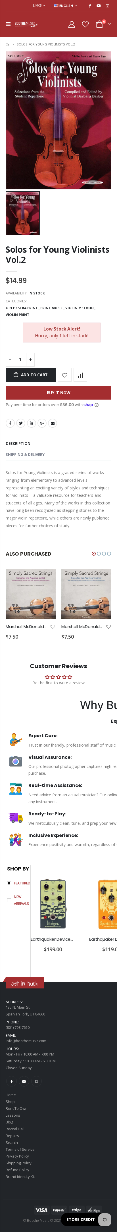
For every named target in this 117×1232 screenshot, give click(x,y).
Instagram (36, 1081)
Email (52, 423)
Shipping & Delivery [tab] (25, 454)
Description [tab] (18, 443)
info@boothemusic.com (26, 1040)
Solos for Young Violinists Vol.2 (57, 254)
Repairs (12, 1135)
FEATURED (22, 883)
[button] (93, 553)
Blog (9, 1122)
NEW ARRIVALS (21, 900)
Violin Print (17, 314)
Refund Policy (17, 1169)
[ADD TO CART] (46, 579)
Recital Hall (15, 1128)
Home (8, 44)
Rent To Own (17, 1108)
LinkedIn (31, 423)
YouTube (24, 1081)
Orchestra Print (22, 308)
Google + (42, 423)
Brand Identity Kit (20, 1176)
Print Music (51, 308)
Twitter (20, 423)
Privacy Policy (17, 1156)
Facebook (10, 423)
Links (37, 5)
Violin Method (79, 308)
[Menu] (8, 24)
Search (12, 1142)
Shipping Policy (19, 1162)
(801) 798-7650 (18, 1027)
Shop (10, 1101)
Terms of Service (20, 1149)
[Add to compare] (80, 375)
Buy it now (58, 392)
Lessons (13, 1115)
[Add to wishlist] (65, 375)
